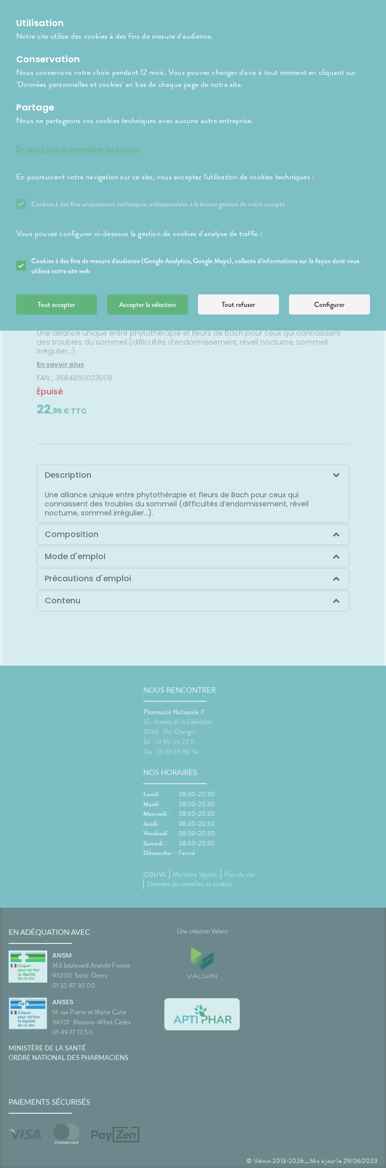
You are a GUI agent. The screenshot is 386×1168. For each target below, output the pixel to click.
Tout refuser (238, 304)
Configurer (329, 304)
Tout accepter (56, 304)
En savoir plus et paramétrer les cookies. (78, 149)
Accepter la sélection (147, 304)
